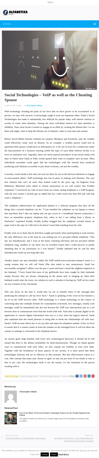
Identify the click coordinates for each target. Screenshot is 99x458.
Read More (63, 454)
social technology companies (50, 376)
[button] (49, 2)
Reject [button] (54, 454)
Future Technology (11, 376)
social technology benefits (29, 376)
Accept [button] (44, 454)
